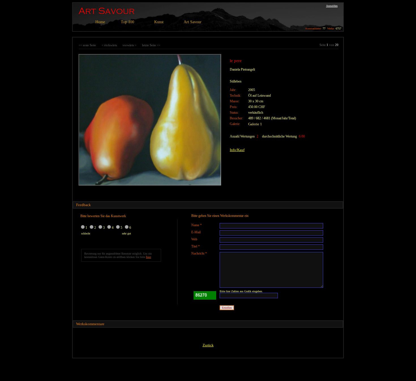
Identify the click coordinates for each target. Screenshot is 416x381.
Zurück (208, 345)
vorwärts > (129, 45)
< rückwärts (109, 45)
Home (100, 22)
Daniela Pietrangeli (242, 69)
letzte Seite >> (151, 45)
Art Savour (192, 22)
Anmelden (332, 5)
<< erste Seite (87, 45)
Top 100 (127, 22)
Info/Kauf (237, 150)
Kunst (159, 22)
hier (148, 257)
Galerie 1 (255, 124)
